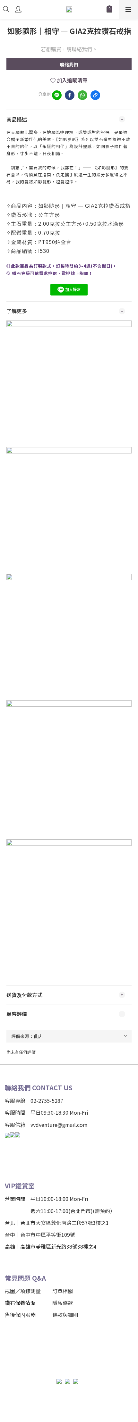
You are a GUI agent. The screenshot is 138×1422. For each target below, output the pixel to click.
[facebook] (69, 95)
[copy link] (95, 95)
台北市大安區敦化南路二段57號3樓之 (63, 1223)
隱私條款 (62, 1303)
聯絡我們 (69, 64)
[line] (57, 95)
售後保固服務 (20, 1314)
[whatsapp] (82, 95)
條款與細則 (65, 1314)
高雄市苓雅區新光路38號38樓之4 (58, 1246)
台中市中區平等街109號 (47, 1234)
